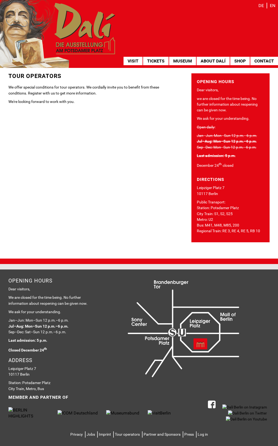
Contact (264, 61)
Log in (203, 434)
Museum (182, 61)
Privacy (76, 434)
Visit (133, 61)
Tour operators (127, 434)
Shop (240, 61)
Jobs (91, 434)
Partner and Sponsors (162, 434)
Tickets (156, 61)
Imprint (105, 434)
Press (189, 434)
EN (272, 5)
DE (261, 5)
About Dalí (213, 61)
